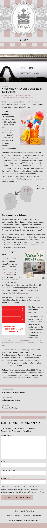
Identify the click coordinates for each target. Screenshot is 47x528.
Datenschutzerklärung (36, 492)
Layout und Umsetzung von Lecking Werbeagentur (23, 520)
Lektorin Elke (39, 242)
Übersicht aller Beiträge (10, 407)
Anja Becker (30, 350)
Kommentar (7, 435)
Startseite (5, 140)
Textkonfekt (23, 18)
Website (5, 478)
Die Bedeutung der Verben (11, 399)
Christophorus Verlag (20, 293)
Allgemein (6, 86)
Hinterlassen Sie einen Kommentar (20, 97)
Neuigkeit (19, 95)
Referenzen (11, 173)
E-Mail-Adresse (9, 470)
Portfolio (33, 152)
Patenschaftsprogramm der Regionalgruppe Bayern (21, 340)
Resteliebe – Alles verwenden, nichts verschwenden (9, 271)
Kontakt (17, 516)
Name (4, 462)
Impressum (26, 516)
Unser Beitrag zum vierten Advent (13, 391)
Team (4, 166)
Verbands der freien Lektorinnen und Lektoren (19, 343)
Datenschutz (37, 516)
